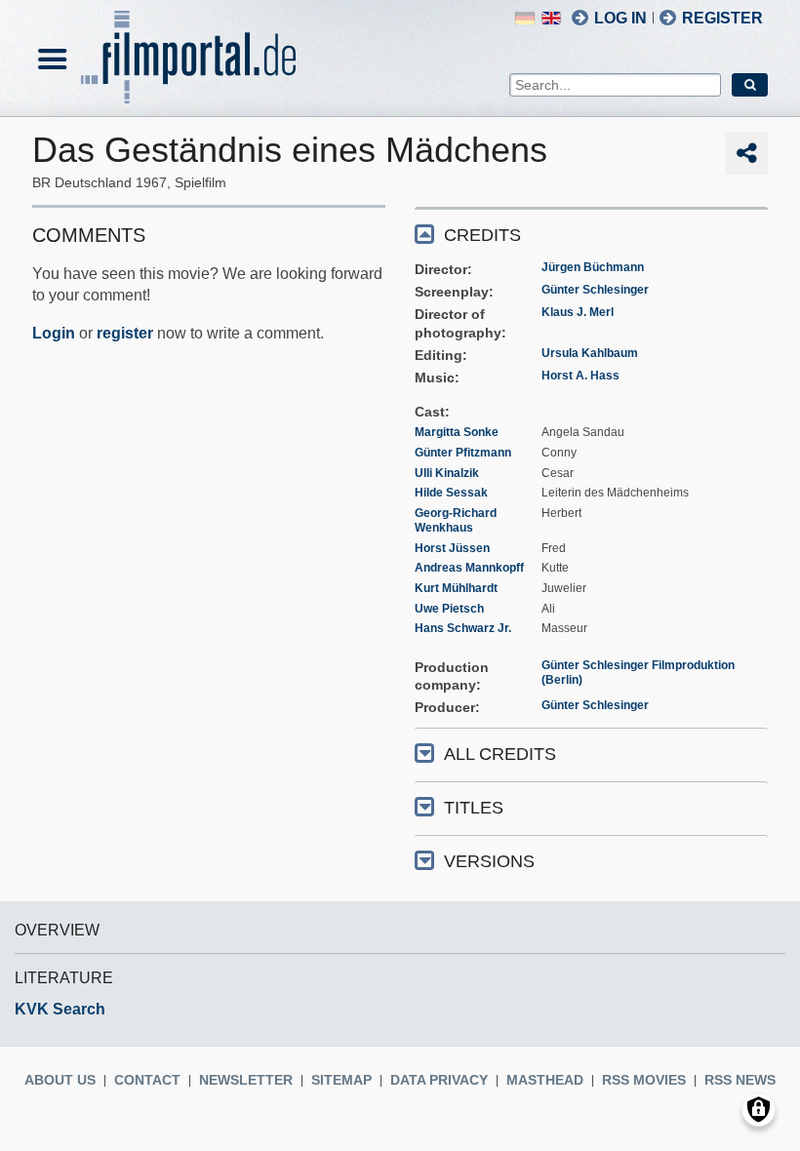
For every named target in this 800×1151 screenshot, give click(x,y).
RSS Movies (644, 1080)
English (551, 18)
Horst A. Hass (580, 375)
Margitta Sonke (457, 432)
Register (722, 18)
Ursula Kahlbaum (589, 353)
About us (60, 1080)
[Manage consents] (758, 1109)
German (525, 18)
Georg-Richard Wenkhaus (456, 521)
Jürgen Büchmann (592, 267)
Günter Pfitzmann (463, 452)
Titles (473, 807)
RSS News (740, 1080)
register (125, 333)
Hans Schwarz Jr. (463, 628)
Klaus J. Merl (577, 312)
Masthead (544, 1080)
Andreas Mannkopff (469, 568)
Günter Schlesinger (595, 290)
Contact (147, 1080)
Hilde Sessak (451, 492)
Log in (620, 18)
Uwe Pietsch (449, 608)
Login (53, 333)
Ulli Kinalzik (447, 473)
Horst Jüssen (452, 548)
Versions (489, 861)
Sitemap (341, 1080)
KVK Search (60, 1009)
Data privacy (439, 1080)
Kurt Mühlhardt (456, 588)
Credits (482, 235)
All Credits (500, 754)
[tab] (591, 233)
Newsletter (246, 1080)
